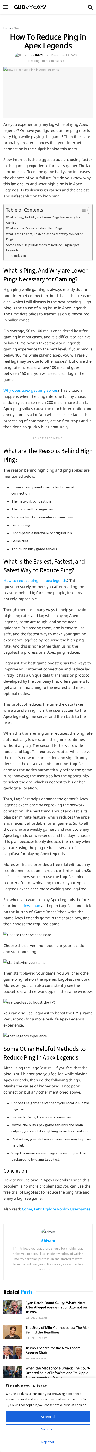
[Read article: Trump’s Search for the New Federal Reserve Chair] (12, 1352)
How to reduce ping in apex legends (35, 580)
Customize (48, 1429)
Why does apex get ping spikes (30, 390)
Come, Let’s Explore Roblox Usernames (56, 1209)
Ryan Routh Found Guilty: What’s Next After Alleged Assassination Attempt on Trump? (56, 1307)
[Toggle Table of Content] (82, 210)
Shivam (40, 55)
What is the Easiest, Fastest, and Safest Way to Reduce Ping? (44, 236)
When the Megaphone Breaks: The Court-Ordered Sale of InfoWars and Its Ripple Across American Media (58, 1372)
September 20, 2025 (36, 1338)
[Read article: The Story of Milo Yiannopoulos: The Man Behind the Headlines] (12, 1332)
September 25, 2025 (36, 1317)
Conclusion (18, 256)
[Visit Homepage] (48, 7)
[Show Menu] (5, 7)
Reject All (48, 1442)
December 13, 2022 (64, 55)
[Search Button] (90, 7)
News (17, 28)
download (31, 905)
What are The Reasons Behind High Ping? (34, 228)
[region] (48, 1415)
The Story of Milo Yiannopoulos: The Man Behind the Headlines (58, 1329)
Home (7, 28)
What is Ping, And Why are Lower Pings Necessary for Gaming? (43, 220)
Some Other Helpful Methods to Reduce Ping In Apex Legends (42, 247)
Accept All (48, 1417)
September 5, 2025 (36, 1358)
